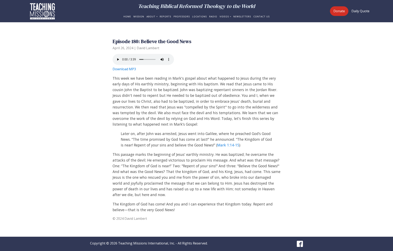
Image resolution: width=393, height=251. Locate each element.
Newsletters (242, 16)
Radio (213, 16)
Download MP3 (124, 69)
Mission (138, 16)
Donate (339, 11)
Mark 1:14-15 (228, 145)
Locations (199, 16)
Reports (165, 16)
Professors (182, 16)
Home (127, 16)
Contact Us (261, 16)
